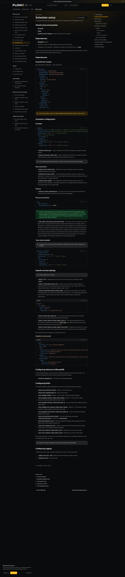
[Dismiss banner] (123, 1)
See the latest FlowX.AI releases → (63, 1)
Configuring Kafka (98, 44)
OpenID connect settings (100, 39)
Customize (28, 572)
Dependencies (98, 19)
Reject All (6, 572)
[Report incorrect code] (81, 69)
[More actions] (86, 17)
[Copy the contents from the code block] (83, 69)
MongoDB (40, 42)
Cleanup (98, 33)
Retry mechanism (101, 30)
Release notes (25, 9)
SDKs (32, 9)
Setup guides (38, 9)
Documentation (16, 9)
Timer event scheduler (100, 37)
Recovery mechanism (102, 35)
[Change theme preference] (111, 5)
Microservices (39, 14)
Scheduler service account (43, 336)
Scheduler (97, 28)
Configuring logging (99, 46)
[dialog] (18, 569)
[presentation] (62, 136)
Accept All (13, 572)
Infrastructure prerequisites (101, 16)
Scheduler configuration (100, 26)
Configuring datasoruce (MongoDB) (103, 42)
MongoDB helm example (101, 23)
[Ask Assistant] (86, 69)
